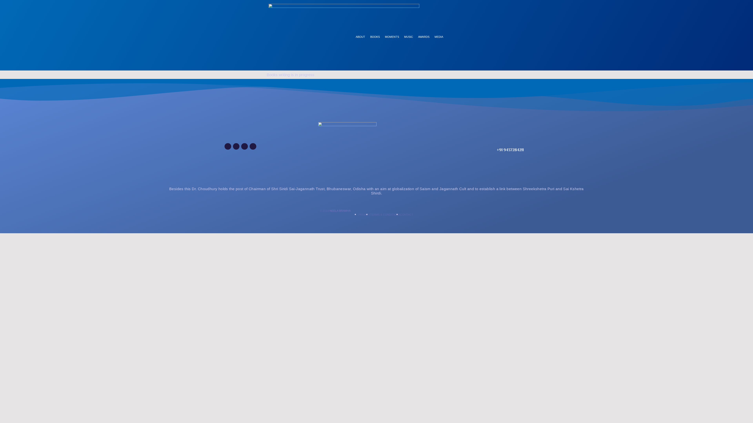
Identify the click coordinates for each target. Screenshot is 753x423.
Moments (392, 36)
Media (439, 36)
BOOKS (375, 36)
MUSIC (408, 36)
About (360, 36)
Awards (423, 36)
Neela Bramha (340, 210)
